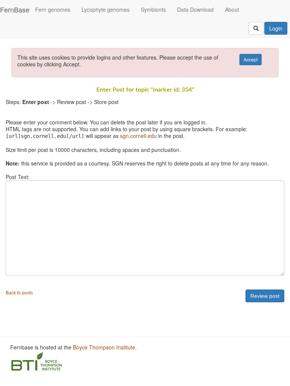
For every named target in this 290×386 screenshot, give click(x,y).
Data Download (195, 9)
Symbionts (153, 9)
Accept (251, 59)
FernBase (14, 9)
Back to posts (19, 293)
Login (275, 28)
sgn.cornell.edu (138, 135)
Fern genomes (52, 9)
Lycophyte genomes (106, 9)
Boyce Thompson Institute (104, 347)
